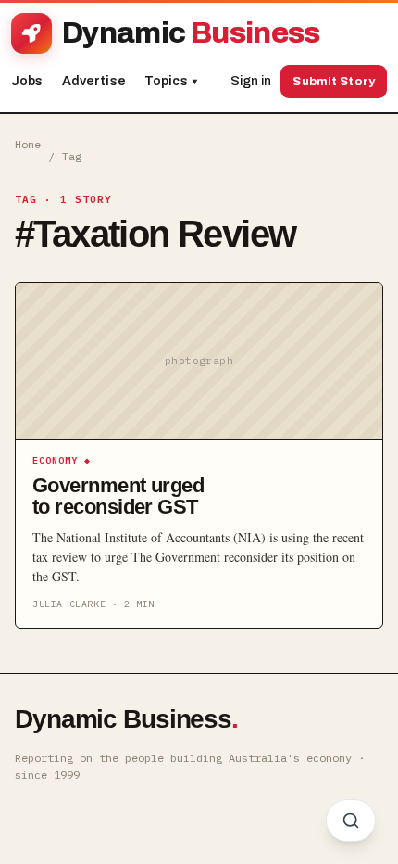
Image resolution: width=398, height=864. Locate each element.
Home (28, 144)
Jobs (27, 81)
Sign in (250, 81)
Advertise (94, 81)
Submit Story (333, 81)
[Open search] (351, 820)
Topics (170, 81)
